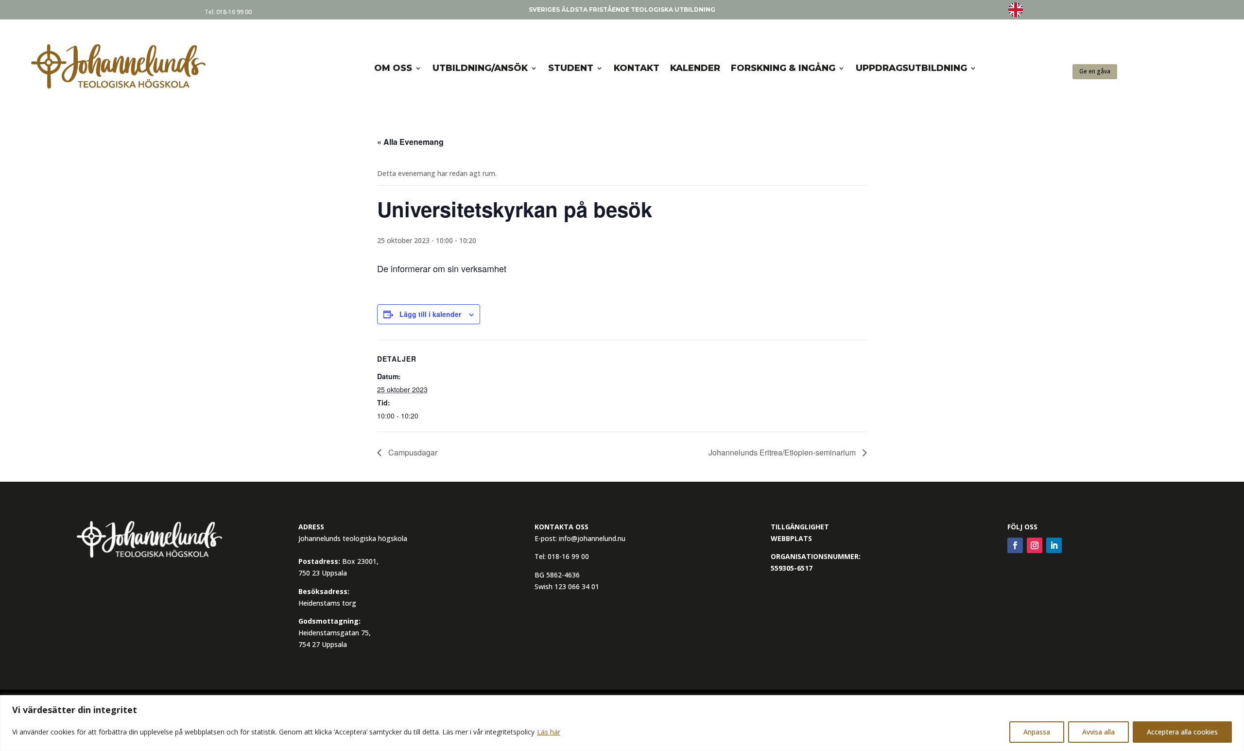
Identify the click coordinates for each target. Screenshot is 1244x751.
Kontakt (636, 68)
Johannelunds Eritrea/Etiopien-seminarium (783, 452)
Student (570, 68)
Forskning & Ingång (783, 68)
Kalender (695, 68)
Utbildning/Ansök (480, 68)
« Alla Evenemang (410, 141)
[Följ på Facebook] (1015, 545)
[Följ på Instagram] (1034, 545)
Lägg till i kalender (430, 314)
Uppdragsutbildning (911, 68)
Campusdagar (411, 452)
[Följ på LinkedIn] (1054, 545)
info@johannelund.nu (592, 538)
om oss (393, 68)
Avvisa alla (1098, 731)
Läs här (548, 731)
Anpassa (1036, 731)
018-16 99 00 (234, 12)
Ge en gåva (1094, 71)
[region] (622, 723)
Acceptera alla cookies (1182, 731)
